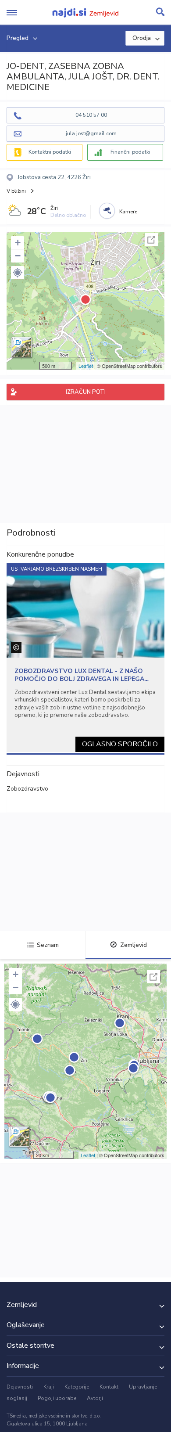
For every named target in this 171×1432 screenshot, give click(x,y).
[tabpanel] (85, 657)
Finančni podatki (130, 151)
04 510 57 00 (91, 115)
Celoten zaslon (151, 239)
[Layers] (21, 347)
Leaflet (85, 365)
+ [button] (18, 242)
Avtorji (95, 1398)
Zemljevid (133, 945)
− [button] (18, 255)
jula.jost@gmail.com (91, 133)
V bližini (16, 190)
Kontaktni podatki (49, 151)
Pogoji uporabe (57, 1398)
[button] (17, 272)
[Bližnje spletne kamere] (107, 211)
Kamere (128, 211)
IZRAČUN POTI (86, 392)
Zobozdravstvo (27, 788)
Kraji (48, 1386)
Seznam (48, 945)
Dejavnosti (20, 1386)
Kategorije (76, 1386)
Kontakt (109, 1386)
